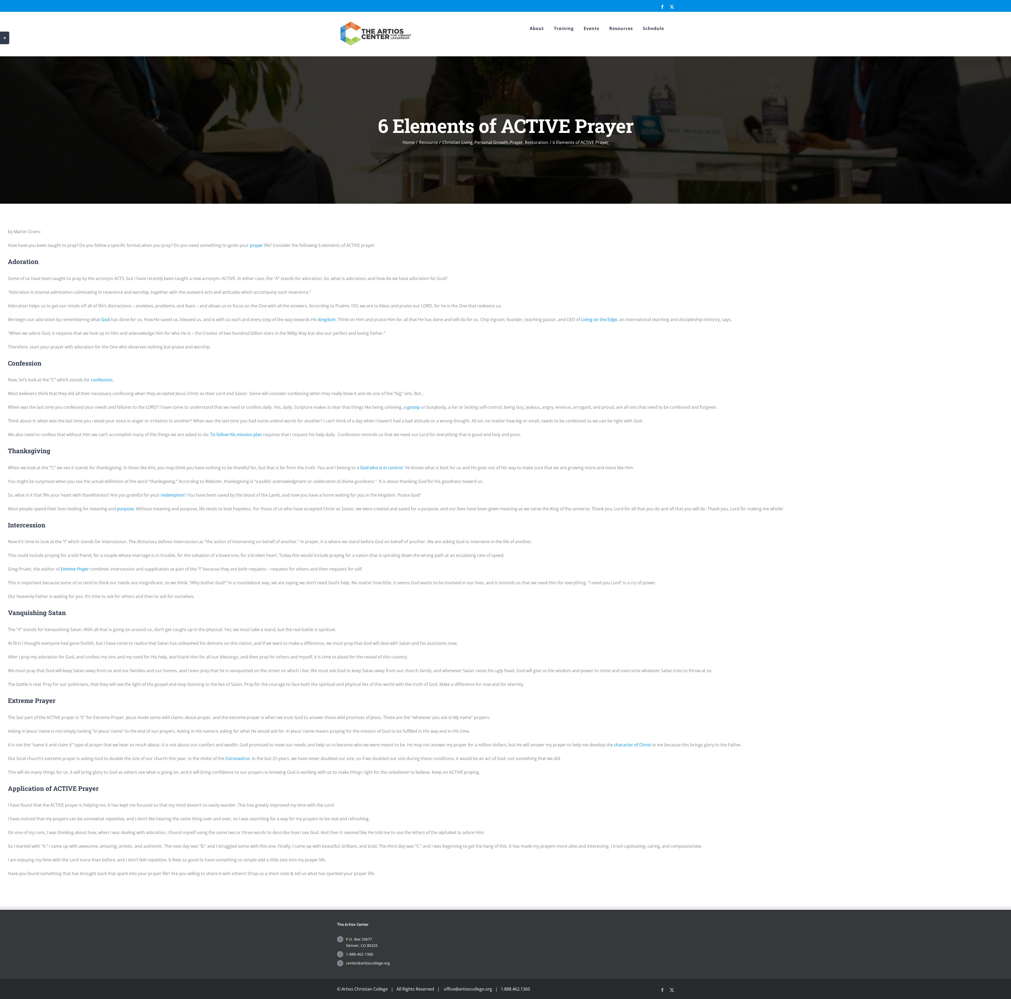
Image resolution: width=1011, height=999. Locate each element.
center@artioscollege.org (368, 963)
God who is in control (381, 468)
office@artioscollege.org (468, 989)
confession (101, 380)
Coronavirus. (238, 758)
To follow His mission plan (235, 434)
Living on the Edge (599, 319)
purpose (125, 509)
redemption (172, 495)
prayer (256, 245)
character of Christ (632, 745)
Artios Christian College (364, 989)
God (105, 319)
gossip (413, 407)
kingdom (327, 319)
